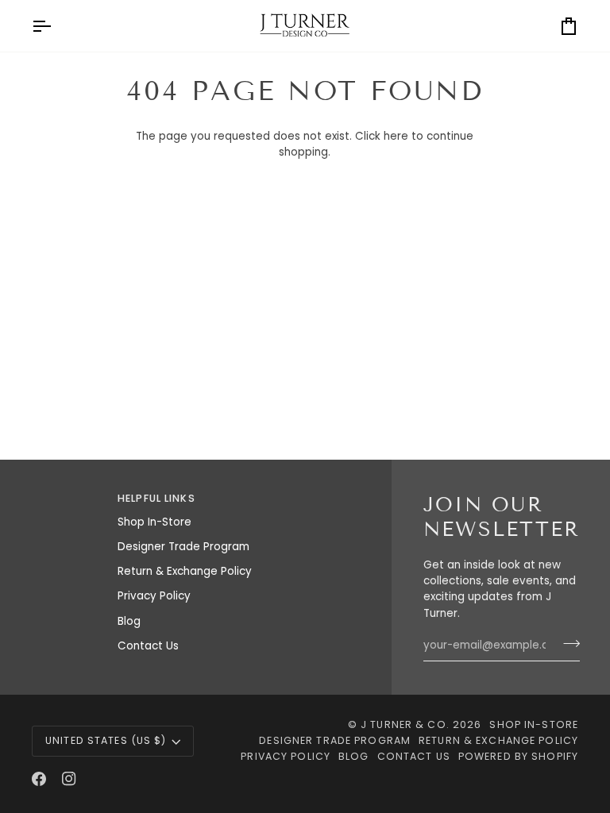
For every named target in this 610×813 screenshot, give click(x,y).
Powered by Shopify (518, 756)
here (396, 136)
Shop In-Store (154, 522)
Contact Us (148, 645)
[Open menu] (55, 26)
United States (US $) (106, 740)
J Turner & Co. (407, 724)
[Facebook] (39, 779)
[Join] (567, 643)
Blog (129, 621)
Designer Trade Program (183, 546)
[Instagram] (69, 779)
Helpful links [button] (156, 498)
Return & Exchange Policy (185, 571)
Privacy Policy (154, 595)
